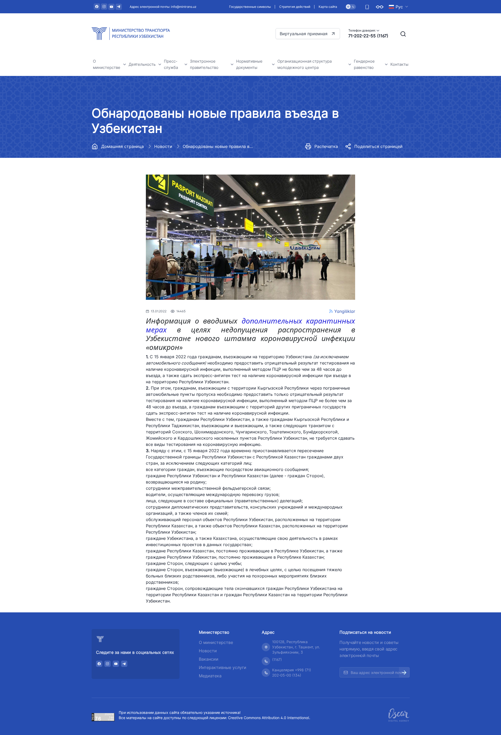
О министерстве (106, 64)
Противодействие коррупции (125, 200)
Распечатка (326, 146)
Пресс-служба (171, 64)
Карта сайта (328, 7)
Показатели (369, 172)
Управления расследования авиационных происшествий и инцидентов (161, 162)
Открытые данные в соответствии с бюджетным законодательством (124, 236)
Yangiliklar (344, 311)
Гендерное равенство (364, 64)
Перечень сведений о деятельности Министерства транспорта (195, 160)
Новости (163, 146)
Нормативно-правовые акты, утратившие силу (267, 170)
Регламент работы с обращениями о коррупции (123, 215)
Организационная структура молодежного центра (304, 64)
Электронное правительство (204, 64)
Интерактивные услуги (222, 667)
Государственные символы (250, 7)
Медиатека (210, 675)
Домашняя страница (122, 146)
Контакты (399, 64)
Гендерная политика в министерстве (379, 157)
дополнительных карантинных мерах (250, 325)
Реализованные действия (382, 184)
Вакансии (106, 177)
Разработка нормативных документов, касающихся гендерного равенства (382, 202)
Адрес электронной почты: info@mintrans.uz (163, 7)
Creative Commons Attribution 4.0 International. (269, 717)
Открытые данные (114, 188)
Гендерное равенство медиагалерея (378, 223)
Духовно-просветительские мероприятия (123, 257)
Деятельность (142, 64)
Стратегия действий (294, 7)
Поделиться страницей (378, 146)
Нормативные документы (121, 165)
